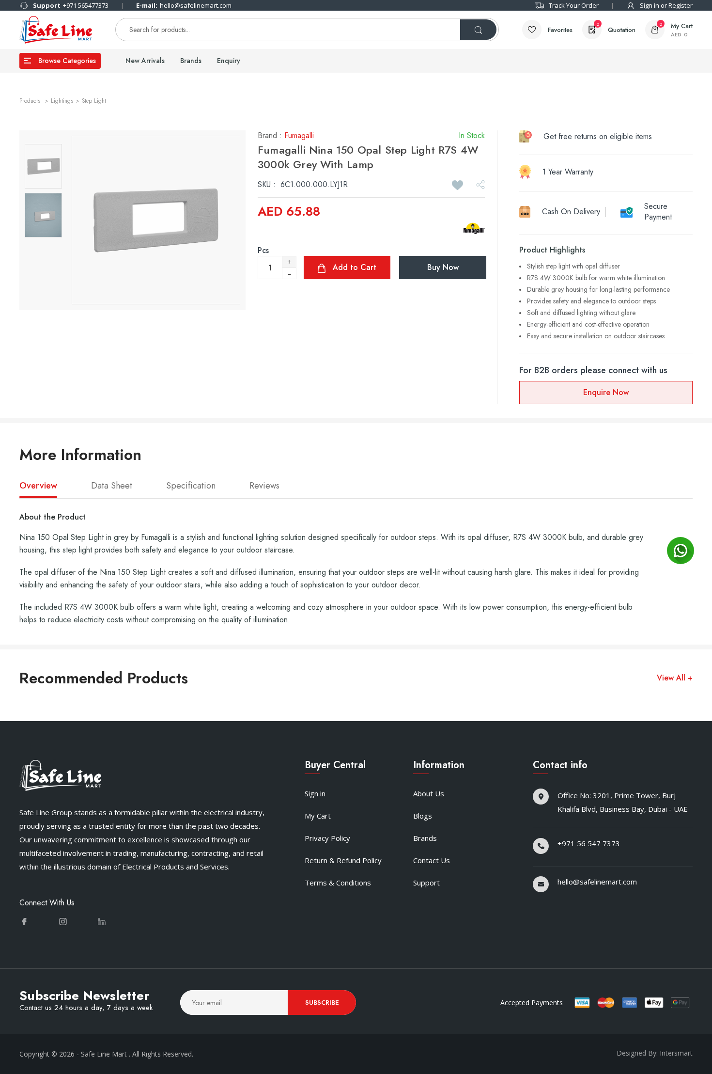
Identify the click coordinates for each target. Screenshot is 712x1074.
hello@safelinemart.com (184, 5)
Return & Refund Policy (343, 860)
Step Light (94, 100)
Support (426, 882)
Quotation (615, 27)
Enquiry (228, 60)
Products (30, 100)
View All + (675, 678)
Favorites (560, 29)
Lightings (62, 100)
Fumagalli (300, 135)
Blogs (422, 816)
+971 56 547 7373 (588, 843)
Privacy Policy (327, 838)
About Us (428, 793)
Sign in (315, 793)
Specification (191, 486)
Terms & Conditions (338, 882)
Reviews (264, 486)
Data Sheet (111, 486)
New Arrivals (145, 60)
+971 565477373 (70, 5)
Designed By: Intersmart (655, 1053)
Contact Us (431, 860)
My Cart (318, 816)
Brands (190, 60)
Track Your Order (574, 5)
